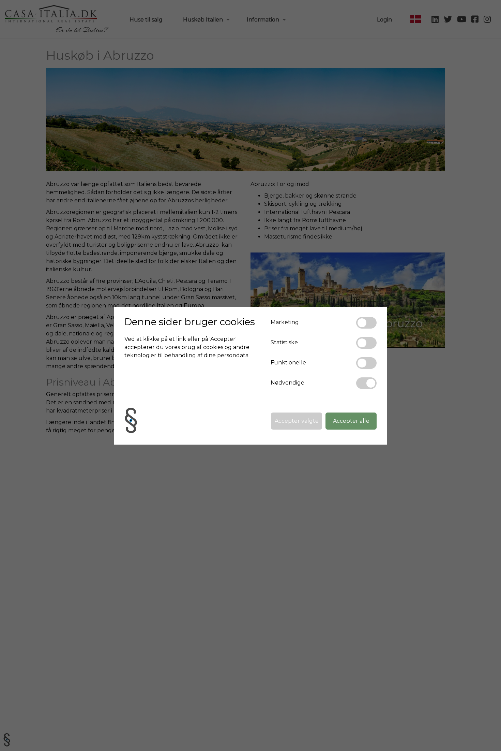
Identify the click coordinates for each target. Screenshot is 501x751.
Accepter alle (351, 421)
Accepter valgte (297, 421)
